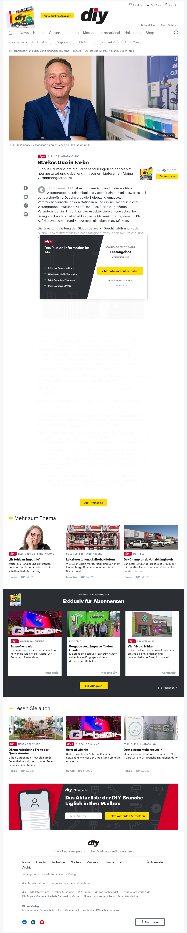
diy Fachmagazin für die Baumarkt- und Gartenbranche (39, 50)
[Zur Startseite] (94, 842)
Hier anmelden (120, 285)
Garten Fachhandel (106, 891)
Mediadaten (111, 910)
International (113, 862)
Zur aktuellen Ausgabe (57, 15)
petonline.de (58, 883)
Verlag (72, 874)
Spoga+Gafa (108, 42)
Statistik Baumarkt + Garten (63, 896)
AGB (98, 910)
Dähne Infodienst (64, 891)
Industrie (58, 862)
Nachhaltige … (41, 42)
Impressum (29, 910)
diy (24, 891)
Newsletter (138, 5)
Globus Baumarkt (58, 188)
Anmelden (173, 5)
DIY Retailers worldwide (136, 891)
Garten (76, 862)
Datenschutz (46, 910)
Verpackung (64, 42)
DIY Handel (84, 891)
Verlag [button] (171, 25)
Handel (41, 862)
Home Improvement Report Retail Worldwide (111, 896)
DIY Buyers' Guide (33, 896)
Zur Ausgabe (167, 176)
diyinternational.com (34, 883)
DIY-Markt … (86, 42)
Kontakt (87, 910)
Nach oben (152, 922)
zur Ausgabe (93, 685)
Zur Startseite (93, 502)
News (26, 862)
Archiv (26, 867)
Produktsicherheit (68, 910)
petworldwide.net (80, 883)
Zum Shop (156, 5)
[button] (26, 188)
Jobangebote (30, 874)
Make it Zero (131, 42)
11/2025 (77, 50)
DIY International (40, 891)
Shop (61, 874)
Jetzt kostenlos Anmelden (127, 816)
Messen (92, 862)
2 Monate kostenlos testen (120, 271)
